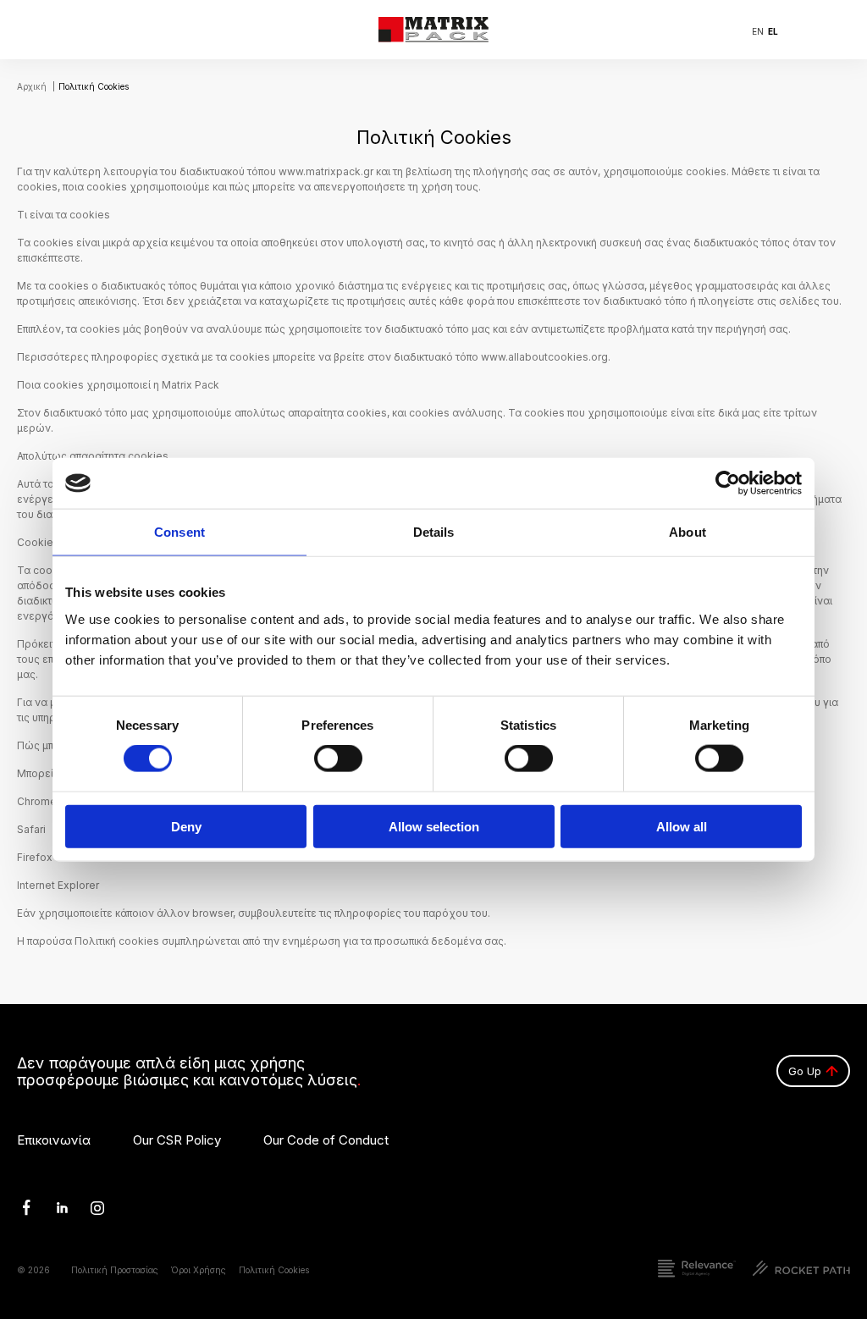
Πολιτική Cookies (274, 1270)
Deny (186, 826)
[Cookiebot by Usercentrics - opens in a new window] (728, 483)
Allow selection (434, 826)
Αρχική (32, 86)
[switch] (338, 758)
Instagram (91, 1206)
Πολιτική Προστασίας (114, 1270)
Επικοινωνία (54, 1141)
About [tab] (687, 532)
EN (758, 31)
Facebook (20, 1206)
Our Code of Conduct (326, 1141)
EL (773, 31)
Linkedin (55, 1206)
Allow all (681, 826)
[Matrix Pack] (433, 29)
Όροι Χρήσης (198, 1270)
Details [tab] (434, 532)
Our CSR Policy (177, 1141)
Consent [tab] (179, 532)
